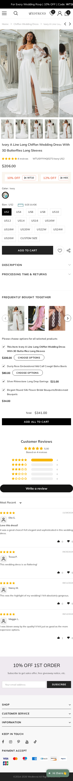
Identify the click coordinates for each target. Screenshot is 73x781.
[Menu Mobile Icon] (4, 13)
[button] (10, 158)
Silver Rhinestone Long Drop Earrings (27, 381)
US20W (25, 229)
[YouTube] (29, 741)
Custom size (28, 238)
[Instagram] (12, 741)
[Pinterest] (20, 741)
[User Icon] (59, 13)
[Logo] (37, 13)
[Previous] (5, 318)
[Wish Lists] (59, 250)
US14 (21, 220)
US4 (18, 211)
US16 (34, 220)
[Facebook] (5, 741)
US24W (58, 229)
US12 (7, 220)
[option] (29, 73)
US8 (42, 211)
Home (5, 24)
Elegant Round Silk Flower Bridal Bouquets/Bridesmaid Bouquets (37, 392)
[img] (7, 512)
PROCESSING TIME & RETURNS (24, 274)
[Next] (67, 318)
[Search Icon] (19, 13)
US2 (6, 211)
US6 (30, 211)
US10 (55, 211)
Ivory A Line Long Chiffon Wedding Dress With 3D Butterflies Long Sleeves (36, 348)
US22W (41, 229)
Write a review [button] (36, 488)
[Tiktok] (37, 741)
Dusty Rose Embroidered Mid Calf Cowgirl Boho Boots (37, 366)
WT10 (30, 177)
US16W (50, 220)
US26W (9, 238)
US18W (9, 229)
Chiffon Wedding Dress (26, 24)
